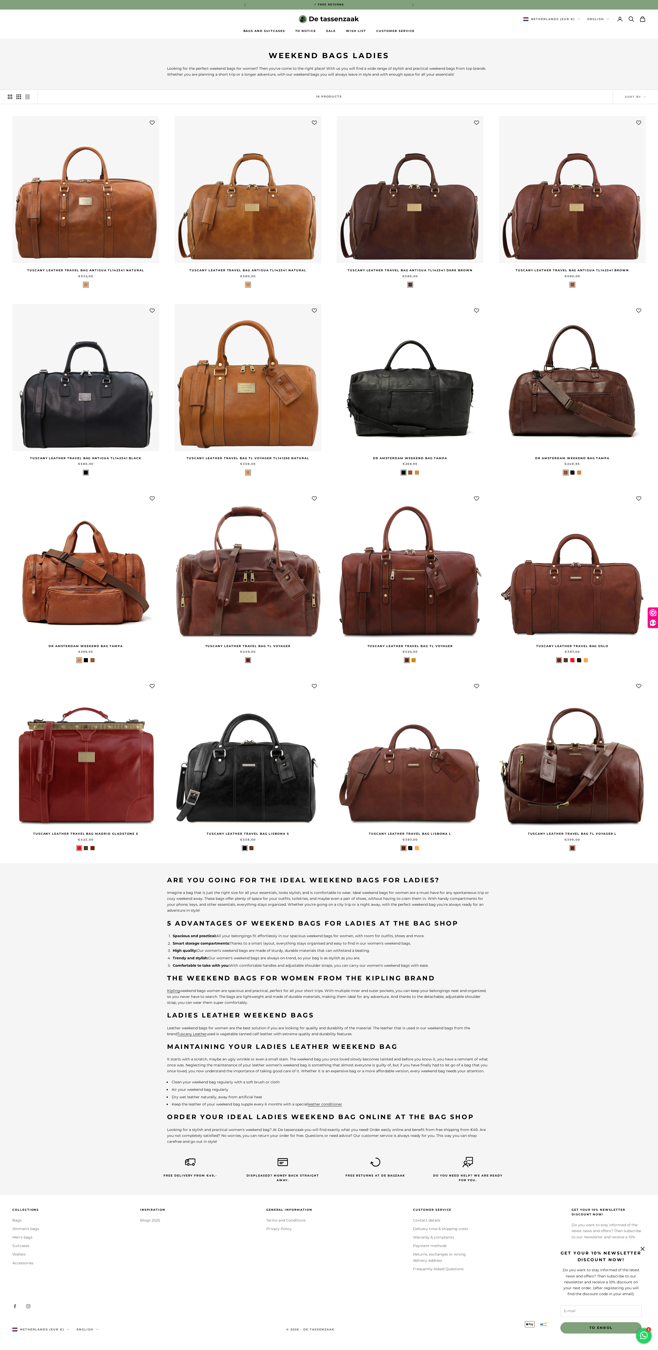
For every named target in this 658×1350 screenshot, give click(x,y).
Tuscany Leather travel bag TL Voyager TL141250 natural (248, 458)
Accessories (22, 1263)
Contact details (426, 1220)
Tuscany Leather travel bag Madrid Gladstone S (85, 833)
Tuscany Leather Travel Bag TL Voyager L (572, 833)
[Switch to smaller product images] (18, 97)
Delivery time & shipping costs (440, 1228)
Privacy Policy (279, 1228)
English (595, 19)
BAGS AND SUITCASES (264, 31)
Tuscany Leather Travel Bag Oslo (572, 646)
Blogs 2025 (150, 1220)
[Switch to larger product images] (10, 97)
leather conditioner (325, 1104)
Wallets (19, 1254)
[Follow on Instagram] (28, 1306)
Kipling (173, 990)
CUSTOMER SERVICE (395, 31)
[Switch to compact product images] (27, 97)
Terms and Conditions (286, 1220)
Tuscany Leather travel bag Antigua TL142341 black (85, 458)
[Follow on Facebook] (14, 1306)
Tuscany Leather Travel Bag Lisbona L (410, 833)
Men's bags (22, 1237)
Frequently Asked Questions (438, 1269)
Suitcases (20, 1245)
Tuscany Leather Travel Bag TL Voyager (248, 646)
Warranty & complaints (433, 1237)
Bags (17, 1220)
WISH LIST (356, 31)
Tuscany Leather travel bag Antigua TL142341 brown (572, 270)
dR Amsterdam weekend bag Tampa (410, 458)
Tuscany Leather (192, 1034)
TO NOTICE (305, 31)
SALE (331, 31)
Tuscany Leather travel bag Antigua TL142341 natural (85, 270)
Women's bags (25, 1228)
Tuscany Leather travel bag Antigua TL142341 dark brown (410, 270)
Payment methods (430, 1245)
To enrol (601, 1328)
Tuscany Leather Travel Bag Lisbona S (248, 833)
